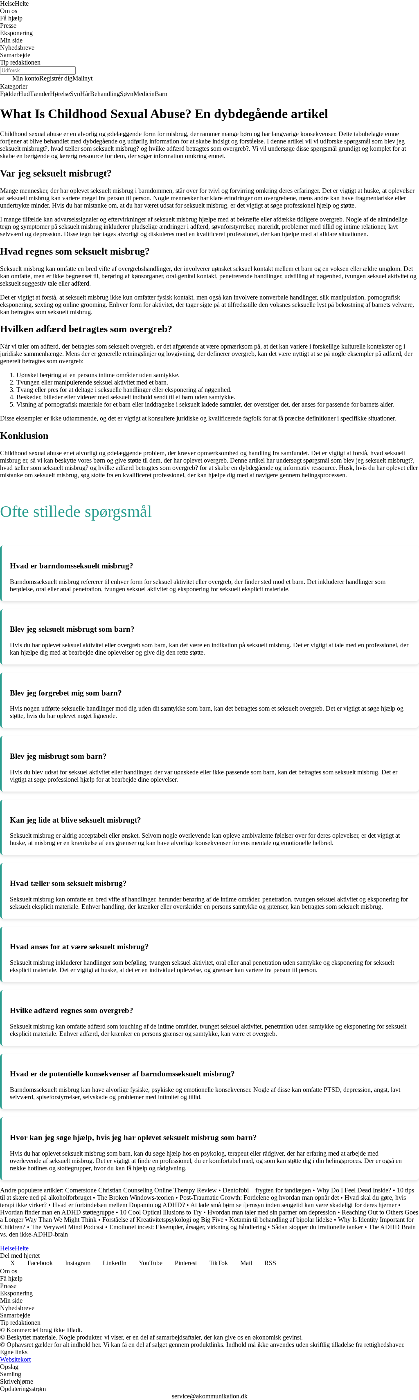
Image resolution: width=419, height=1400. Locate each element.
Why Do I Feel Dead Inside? (354, 1190)
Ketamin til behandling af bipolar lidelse (280, 1219)
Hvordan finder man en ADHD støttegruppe (57, 1212)
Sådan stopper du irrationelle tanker (318, 1226)
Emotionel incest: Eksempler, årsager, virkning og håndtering (187, 1226)
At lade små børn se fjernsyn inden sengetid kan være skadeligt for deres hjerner (293, 1204)
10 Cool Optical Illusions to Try (161, 1212)
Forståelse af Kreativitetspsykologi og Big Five (163, 1219)
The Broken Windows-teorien (135, 1197)
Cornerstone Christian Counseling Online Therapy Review (141, 1190)
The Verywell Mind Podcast (67, 1226)
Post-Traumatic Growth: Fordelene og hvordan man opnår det (259, 1197)
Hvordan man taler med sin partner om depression (271, 1212)
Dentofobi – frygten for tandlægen (267, 1190)
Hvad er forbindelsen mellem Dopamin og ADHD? (118, 1204)
